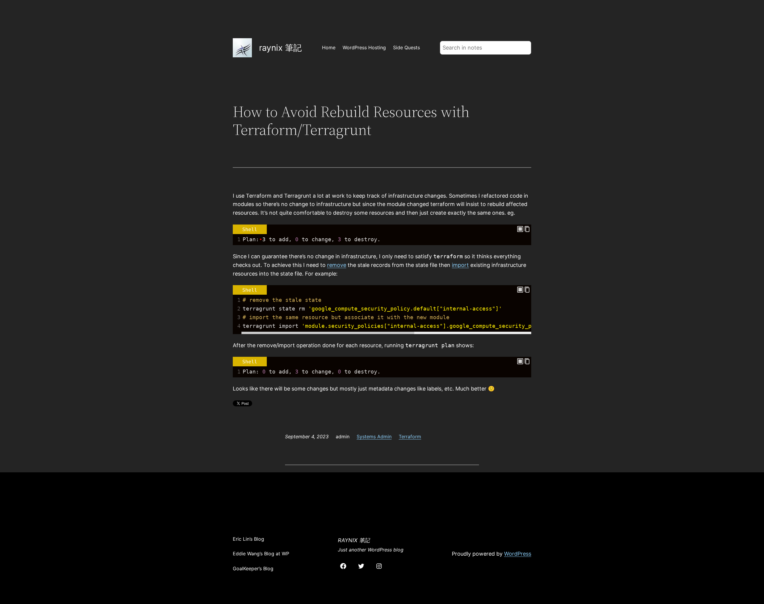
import (460, 265)
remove (336, 265)
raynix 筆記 (280, 48)
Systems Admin (374, 436)
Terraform (410, 436)
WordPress (517, 554)
